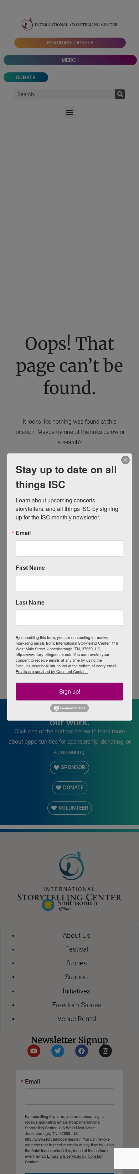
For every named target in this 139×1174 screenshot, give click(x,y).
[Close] (125, 460)
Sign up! (69, 691)
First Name (30, 568)
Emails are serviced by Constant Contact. (52, 671)
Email (23, 533)
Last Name (30, 602)
